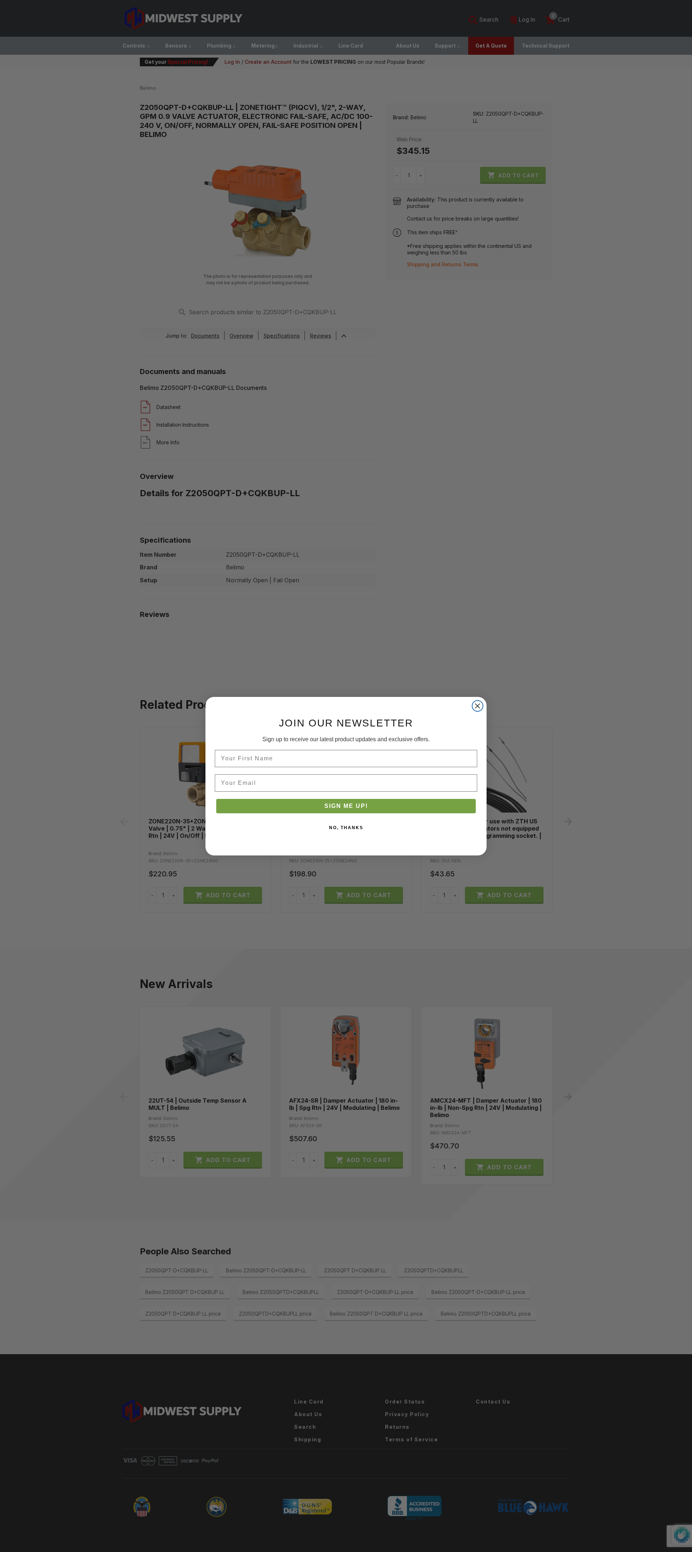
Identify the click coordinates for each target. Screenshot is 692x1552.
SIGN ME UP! (346, 806)
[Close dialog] (477, 706)
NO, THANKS (346, 827)
